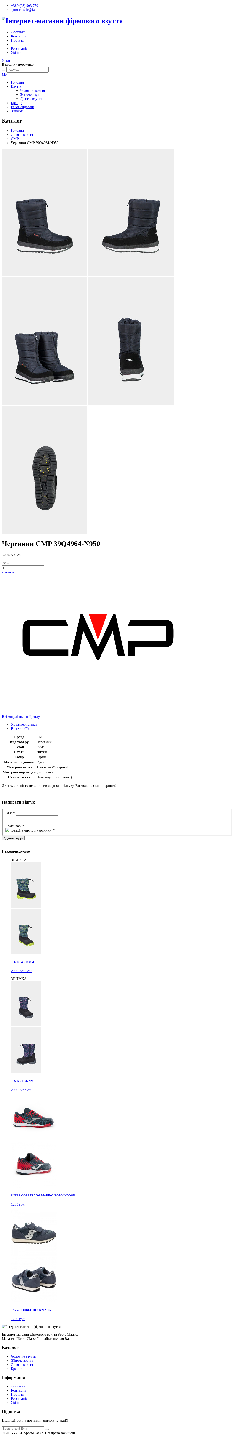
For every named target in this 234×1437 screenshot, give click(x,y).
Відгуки (20, 728)
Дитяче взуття (31, 99)
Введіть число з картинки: (33, 830)
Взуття (16, 86)
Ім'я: (10, 813)
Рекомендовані (22, 107)
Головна (17, 82)
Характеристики (24, 724)
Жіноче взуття (31, 95)
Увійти (16, 53)
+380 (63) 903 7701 (25, 6)
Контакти (18, 36)
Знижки (17, 111)
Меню (6, 74)
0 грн (6, 60)
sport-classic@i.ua (24, 10)
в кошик (8, 572)
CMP (15, 139)
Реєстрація (19, 48)
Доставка (18, 32)
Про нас (17, 40)
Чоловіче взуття (32, 90)
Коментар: (14, 826)
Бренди (16, 103)
